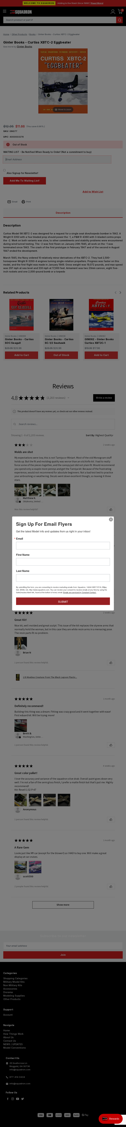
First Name (23, 554)
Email (19, 538)
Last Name (22, 571)
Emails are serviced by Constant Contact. (79, 592)
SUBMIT (63, 602)
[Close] (111, 519)
